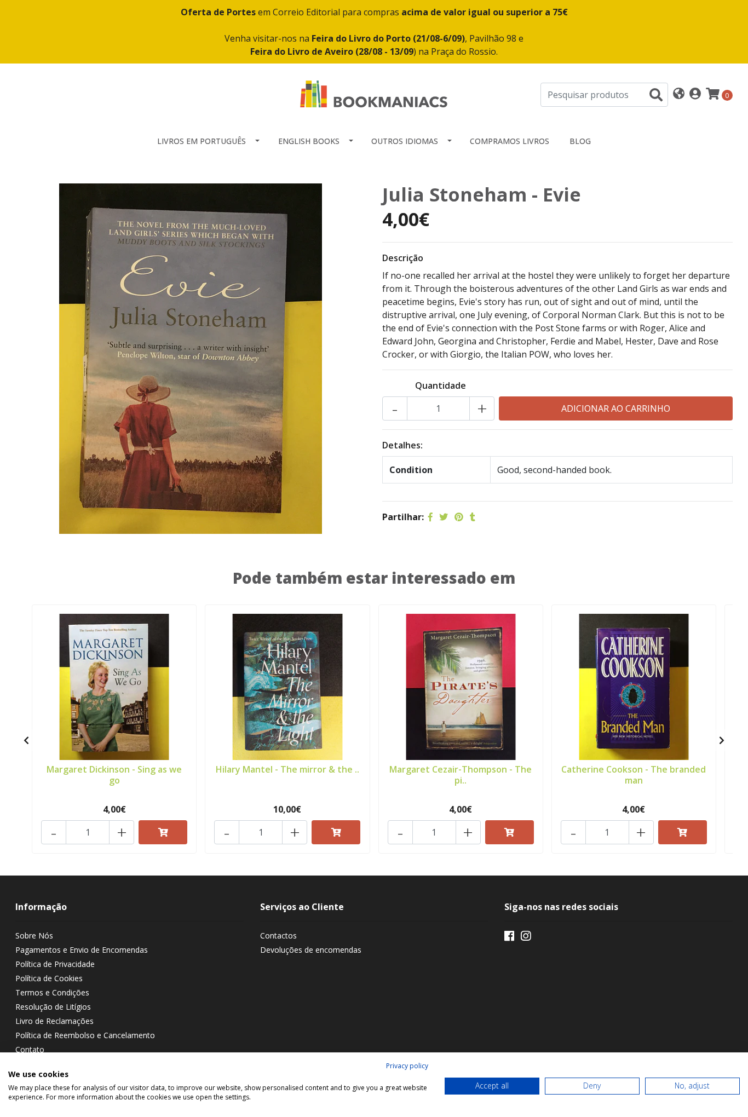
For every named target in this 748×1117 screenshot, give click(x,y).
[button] (678, 94)
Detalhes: (402, 445)
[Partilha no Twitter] (443, 517)
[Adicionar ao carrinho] (163, 832)
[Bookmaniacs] (374, 94)
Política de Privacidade (55, 964)
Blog (580, 141)
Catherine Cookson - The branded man (633, 774)
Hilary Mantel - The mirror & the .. (287, 769)
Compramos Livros (509, 141)
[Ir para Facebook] (509, 938)
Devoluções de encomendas (310, 950)
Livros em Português (201, 141)
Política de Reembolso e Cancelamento (85, 1035)
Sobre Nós (34, 935)
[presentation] (26, 740)
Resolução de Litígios (53, 1006)
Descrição (402, 258)
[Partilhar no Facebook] (430, 517)
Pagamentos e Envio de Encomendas (81, 950)
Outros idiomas (404, 141)
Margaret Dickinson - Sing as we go (114, 774)
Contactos (278, 935)
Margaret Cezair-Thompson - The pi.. (460, 774)
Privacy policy (407, 1065)
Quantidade (440, 385)
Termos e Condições (52, 992)
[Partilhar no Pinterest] (458, 517)
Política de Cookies (49, 978)
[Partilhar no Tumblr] (472, 517)
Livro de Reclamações (54, 1021)
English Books (309, 141)
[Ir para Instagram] (526, 938)
